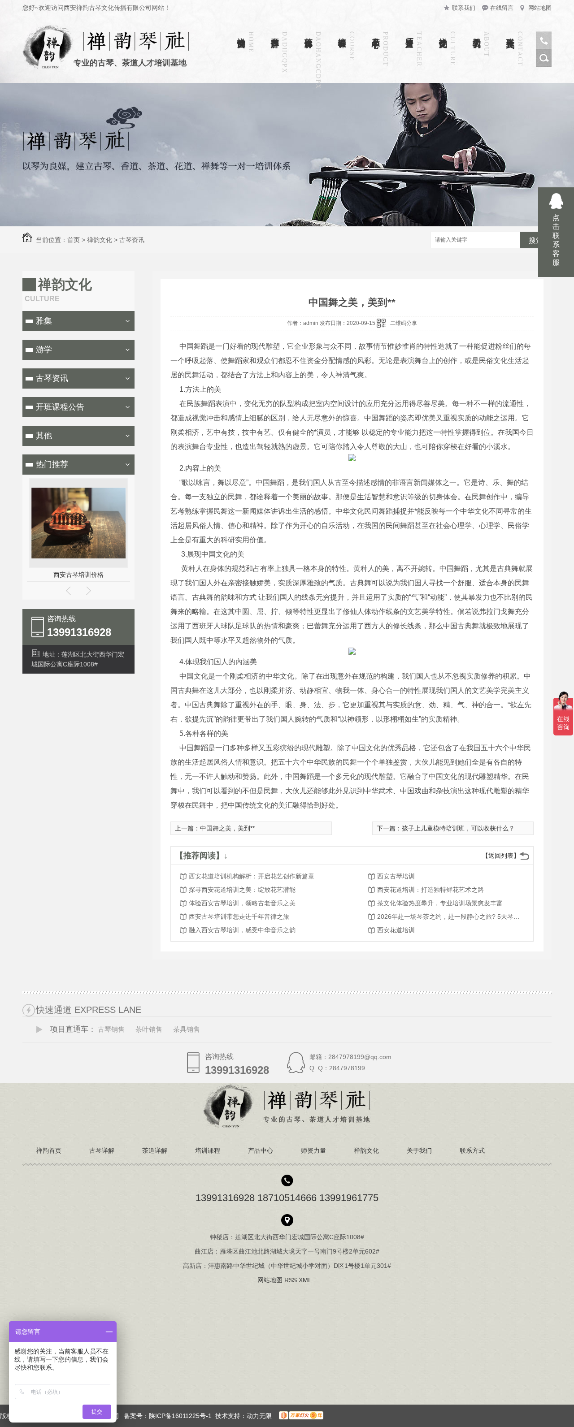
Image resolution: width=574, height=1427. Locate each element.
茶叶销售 (148, 1029)
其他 (44, 435)
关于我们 (476, 33)
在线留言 (501, 7)
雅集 (44, 320)
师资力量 (409, 33)
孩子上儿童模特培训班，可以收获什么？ (458, 828)
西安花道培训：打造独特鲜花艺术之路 (430, 889)
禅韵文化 (443, 33)
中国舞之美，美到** (227, 828)
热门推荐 (52, 464)
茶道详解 (308, 33)
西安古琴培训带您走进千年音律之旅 (239, 916)
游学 (44, 349)
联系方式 (510, 33)
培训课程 (342, 33)
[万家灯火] (299, 1415)
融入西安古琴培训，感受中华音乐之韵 (242, 930)
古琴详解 (274, 33)
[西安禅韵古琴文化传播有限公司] (287, 1126)
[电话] (544, 47)
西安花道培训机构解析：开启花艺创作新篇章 (251, 876)
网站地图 (540, 7)
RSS (291, 1280)
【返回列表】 (501, 855)
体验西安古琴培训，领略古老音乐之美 (242, 903)
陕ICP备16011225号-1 (180, 1415)
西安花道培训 (396, 930)
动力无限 (259, 1415)
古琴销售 (111, 1029)
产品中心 (375, 33)
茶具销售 (186, 1029)
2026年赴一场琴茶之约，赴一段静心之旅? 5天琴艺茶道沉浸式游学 (449, 916)
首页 (73, 239)
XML (306, 1280)
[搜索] (544, 64)
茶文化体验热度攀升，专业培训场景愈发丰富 (440, 903)
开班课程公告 (60, 406)
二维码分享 (403, 323)
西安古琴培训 (396, 876)
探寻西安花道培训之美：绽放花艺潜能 (242, 889)
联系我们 (463, 7)
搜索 (536, 240)
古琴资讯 (131, 239)
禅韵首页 (241, 33)
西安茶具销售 (85, 574)
